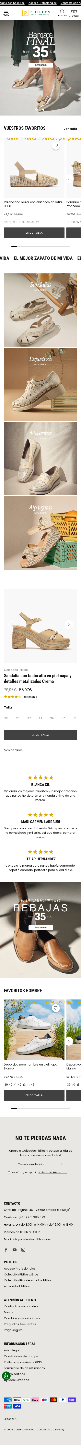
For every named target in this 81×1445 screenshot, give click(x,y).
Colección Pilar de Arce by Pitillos (28, 1280)
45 (33, 1084)
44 (28, 1084)
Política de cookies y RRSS (23, 1362)
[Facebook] (6, 1250)
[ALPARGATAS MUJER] (40, 533)
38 (19, 222)
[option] (40, 68)
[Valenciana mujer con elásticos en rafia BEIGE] (34, 167)
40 (28, 222)
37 (15, 222)
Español (9, 1419)
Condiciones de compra (21, 1356)
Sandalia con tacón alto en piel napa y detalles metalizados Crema (37, 678)
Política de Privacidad (53, 1172)
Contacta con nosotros (21, 1306)
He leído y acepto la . (40, 1172)
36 (10, 222)
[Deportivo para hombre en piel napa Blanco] (34, 1029)
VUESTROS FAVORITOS (24, 128)
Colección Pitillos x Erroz (21, 1274)
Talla (8, 707)
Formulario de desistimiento (24, 1368)
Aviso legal (11, 1350)
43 (24, 1084)
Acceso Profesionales (42, 3)
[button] (74, 12)
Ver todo (70, 129)
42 (37, 222)
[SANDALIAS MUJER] (40, 310)
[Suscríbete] (60, 1164)
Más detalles (13, 750)
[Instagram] (23, 1250)
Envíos (8, 1312)
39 (24, 222)
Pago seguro (13, 1330)
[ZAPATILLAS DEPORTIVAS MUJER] (40, 384)
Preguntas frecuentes (20, 1324)
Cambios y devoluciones (22, 1318)
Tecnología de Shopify (49, 1429)
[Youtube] (15, 1250)
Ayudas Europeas (16, 1380)
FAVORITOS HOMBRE (23, 990)
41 (32, 222)
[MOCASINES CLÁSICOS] (40, 458)
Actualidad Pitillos (17, 1286)
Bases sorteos (14, 1374)
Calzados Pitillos (16, 670)
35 (6, 222)
